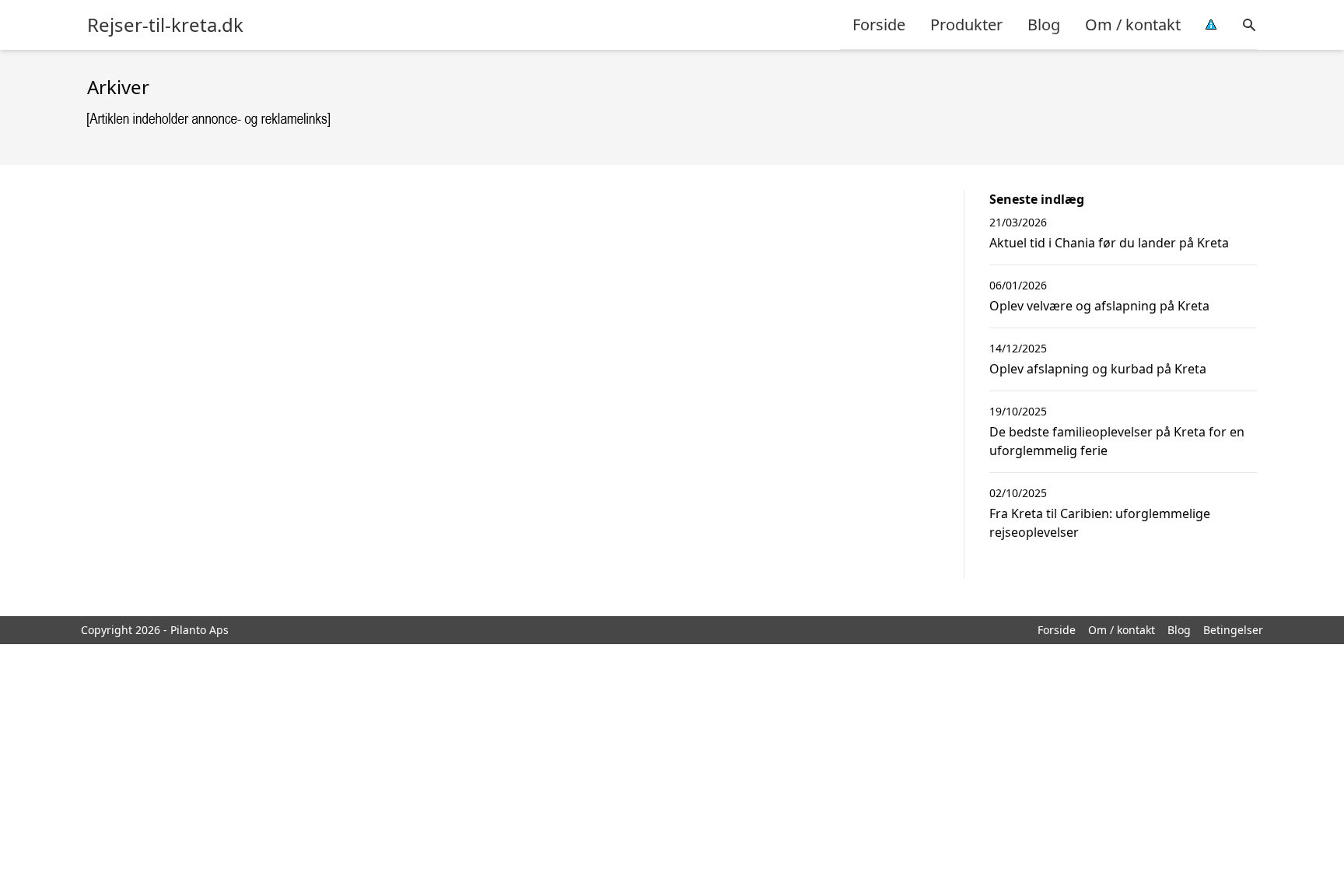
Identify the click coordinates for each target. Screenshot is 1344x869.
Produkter (966, 24)
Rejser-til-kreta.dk (165, 24)
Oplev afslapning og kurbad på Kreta (1097, 368)
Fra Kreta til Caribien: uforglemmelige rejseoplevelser (1099, 523)
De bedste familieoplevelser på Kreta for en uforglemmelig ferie (1116, 441)
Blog (1043, 24)
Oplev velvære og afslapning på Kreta (1099, 305)
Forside (878, 24)
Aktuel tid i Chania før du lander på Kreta (1109, 242)
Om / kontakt (1133, 24)
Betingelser (1233, 629)
